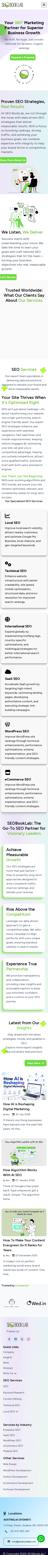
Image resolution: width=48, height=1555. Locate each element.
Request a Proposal (22, 57)
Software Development (16, 1489)
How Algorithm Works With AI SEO (20, 1172)
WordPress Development (17, 1470)
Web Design (10, 1464)
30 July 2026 (22, 1114)
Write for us (9, 1373)
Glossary (8, 1368)
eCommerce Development (18, 1483)
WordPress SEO (12, 1440)
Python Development (15, 1476)
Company (8, 1352)
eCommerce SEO (13, 1446)
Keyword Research (13, 1392)
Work (6, 1363)
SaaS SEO (9, 1435)
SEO (5, 1386)
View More (33, 1063)
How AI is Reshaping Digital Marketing (18, 1106)
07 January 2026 (25, 1180)
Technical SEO (11, 1405)
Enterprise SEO (11, 1430)
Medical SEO (10, 1451)
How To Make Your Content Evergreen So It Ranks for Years (24, 1245)
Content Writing (12, 1398)
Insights (7, 1357)
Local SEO (9, 1411)
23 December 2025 (26, 1255)
